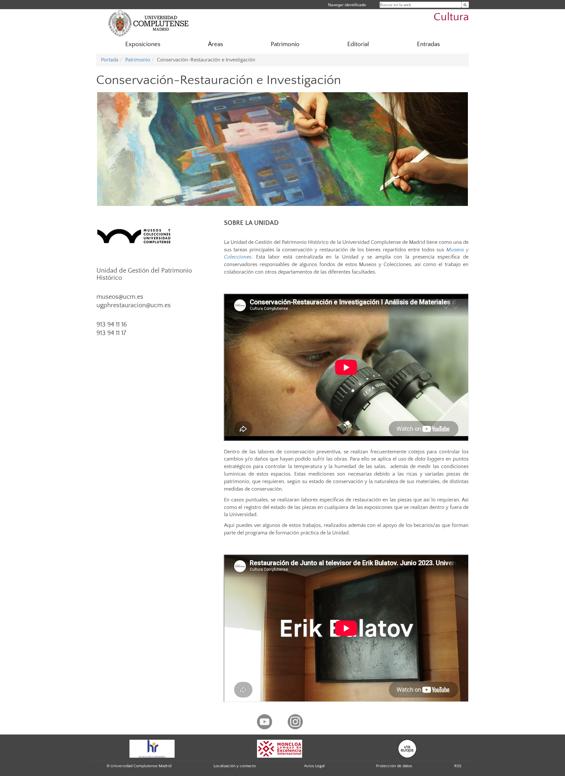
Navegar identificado (347, 5)
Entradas (428, 44)
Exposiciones (142, 44)
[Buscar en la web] (465, 5)
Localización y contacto (235, 766)
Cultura (451, 17)
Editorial (358, 44)
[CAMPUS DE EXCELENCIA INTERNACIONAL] (279, 748)
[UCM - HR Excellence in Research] (152, 748)
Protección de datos (394, 766)
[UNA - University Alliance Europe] (407, 748)
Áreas (215, 44)
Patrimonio (285, 44)
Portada (109, 60)
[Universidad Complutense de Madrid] (148, 23)
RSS (457, 766)
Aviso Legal (314, 766)
